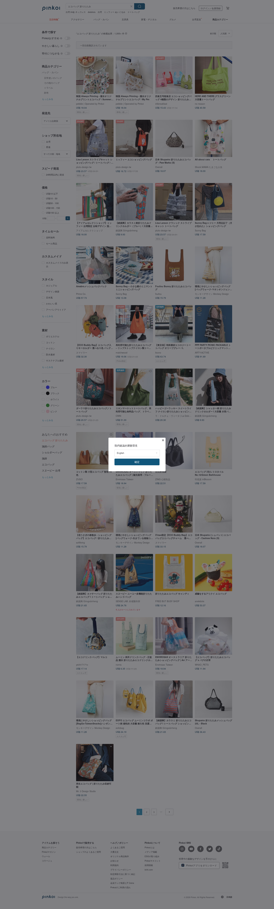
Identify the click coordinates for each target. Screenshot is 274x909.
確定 (137, 462)
